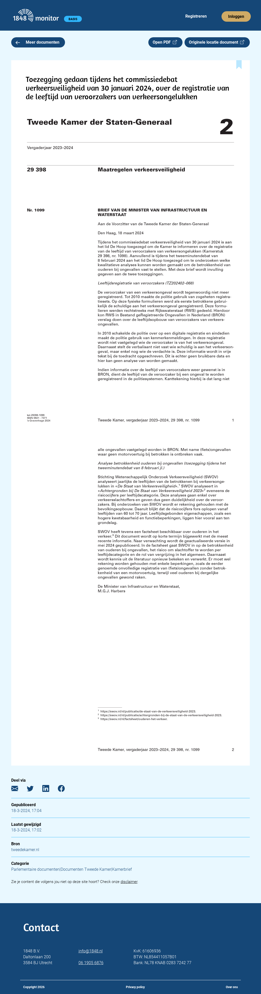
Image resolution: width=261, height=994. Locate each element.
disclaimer (129, 881)
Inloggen (236, 16)
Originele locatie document (214, 42)
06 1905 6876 (91, 962)
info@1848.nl (91, 951)
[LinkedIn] (49, 789)
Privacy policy (135, 987)
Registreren (196, 16)
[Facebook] (65, 789)
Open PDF (163, 42)
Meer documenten (42, 42)
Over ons (232, 987)
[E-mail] (18, 789)
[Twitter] (34, 789)
